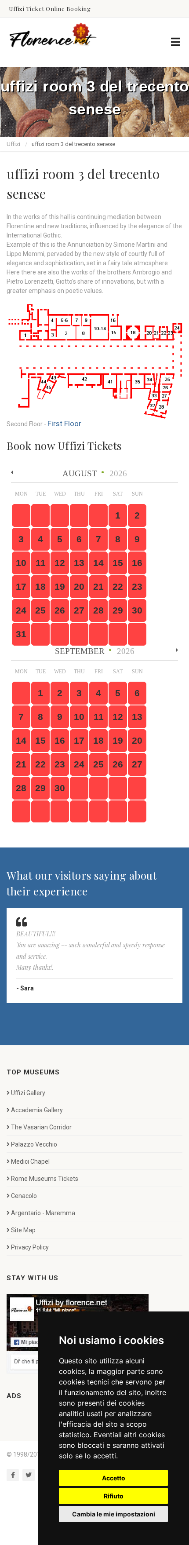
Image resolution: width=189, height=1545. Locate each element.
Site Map (23, 1229)
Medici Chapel (30, 1161)
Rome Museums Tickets (44, 1178)
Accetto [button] (113, 1478)
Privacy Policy (30, 1246)
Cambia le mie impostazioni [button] (113, 1514)
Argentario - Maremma (43, 1212)
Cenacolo (24, 1195)
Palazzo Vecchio (34, 1143)
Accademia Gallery (37, 1109)
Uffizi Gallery (28, 1092)
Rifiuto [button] (114, 1496)
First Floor (60, 423)
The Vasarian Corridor (41, 1126)
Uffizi (13, 144)
